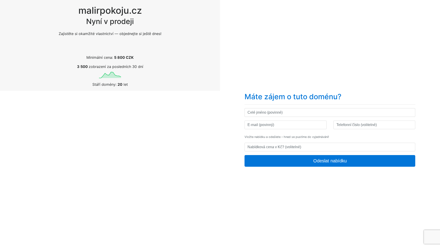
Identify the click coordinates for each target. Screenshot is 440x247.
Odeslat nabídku (330, 160)
